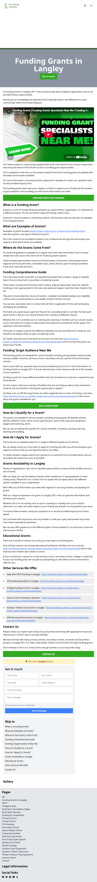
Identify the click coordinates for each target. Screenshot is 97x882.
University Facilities (11, 833)
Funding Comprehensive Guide (20, 739)
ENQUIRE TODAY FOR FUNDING (48, 197)
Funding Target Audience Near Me (21, 743)
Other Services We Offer (16, 765)
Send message (39, 710)
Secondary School (10, 827)
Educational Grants (14, 760)
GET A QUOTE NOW (48, 405)
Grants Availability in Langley (18, 756)
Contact (5, 860)
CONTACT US (48, 654)
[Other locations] (85, 5)
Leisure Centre (9, 857)
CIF (3, 797)
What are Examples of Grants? (19, 730)
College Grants (9, 806)
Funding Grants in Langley (14, 800)
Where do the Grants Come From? (21, 735)
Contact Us (10, 769)
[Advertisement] (48, 30)
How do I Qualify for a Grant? (19, 748)
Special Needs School (12, 830)
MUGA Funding (9, 845)
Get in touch (48, 76)
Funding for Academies (13, 815)
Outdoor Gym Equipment (14, 848)
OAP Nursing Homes (12, 836)
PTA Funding (8, 824)
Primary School (9, 818)
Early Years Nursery (11, 812)
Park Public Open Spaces (14, 839)
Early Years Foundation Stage (16, 809)
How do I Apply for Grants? (18, 752)
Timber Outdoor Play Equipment (17, 854)
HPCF (4, 803)
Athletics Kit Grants (11, 842)
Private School (9, 821)
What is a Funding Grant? (17, 726)
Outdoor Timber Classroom (15, 851)
